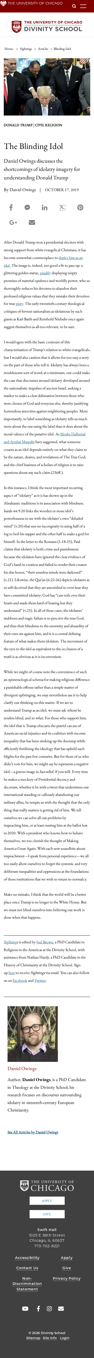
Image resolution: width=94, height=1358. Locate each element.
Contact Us (27, 1268)
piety (19, 303)
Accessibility (27, 1257)
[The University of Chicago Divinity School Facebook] (35, 1308)
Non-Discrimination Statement (27, 1283)
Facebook (20, 980)
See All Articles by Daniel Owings (33, 1132)
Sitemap (33, 1338)
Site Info (50, 1338)
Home (9, 48)
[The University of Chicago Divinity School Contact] (59, 1308)
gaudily (45, 272)
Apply (47, 1201)
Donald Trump (18, 125)
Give (47, 1214)
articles (43, 48)
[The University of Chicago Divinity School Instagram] (47, 1308)
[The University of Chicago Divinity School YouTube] (24, 1308)
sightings (26, 48)
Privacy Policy (66, 1278)
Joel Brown (44, 942)
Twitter (40, 980)
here (12, 972)
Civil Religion (48, 125)
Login (64, 1338)
